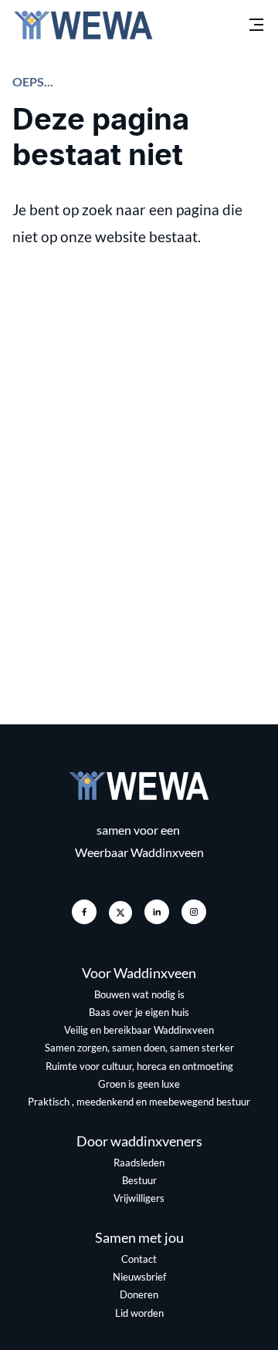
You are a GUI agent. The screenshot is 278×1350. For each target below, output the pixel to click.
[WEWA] (83, 24)
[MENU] (256, 24)
